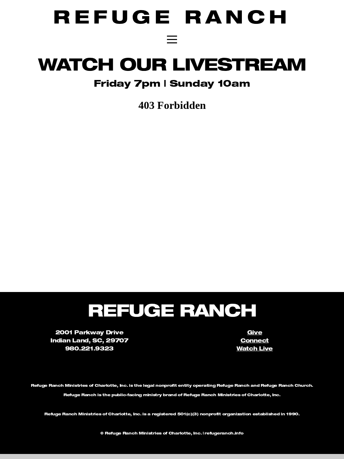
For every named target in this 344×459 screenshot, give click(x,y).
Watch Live (254, 349)
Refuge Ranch (172, 19)
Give (254, 333)
